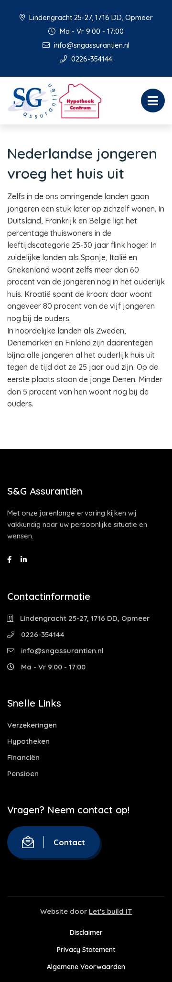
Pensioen (23, 773)
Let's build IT (110, 911)
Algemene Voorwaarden (86, 966)
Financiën (23, 757)
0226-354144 (90, 58)
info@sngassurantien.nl (90, 45)
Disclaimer (86, 932)
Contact (69, 842)
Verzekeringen (32, 724)
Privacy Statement (86, 949)
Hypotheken (28, 741)
